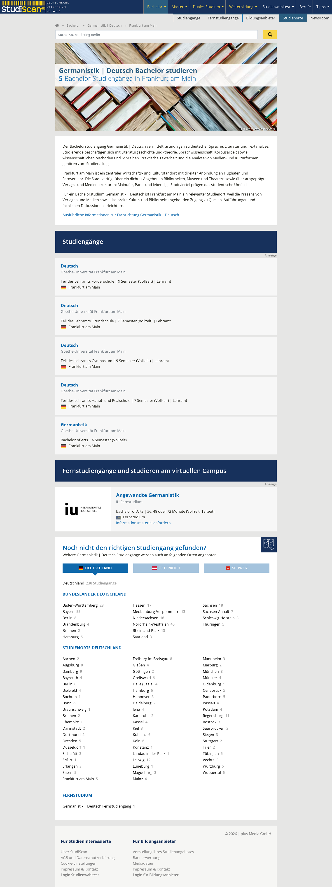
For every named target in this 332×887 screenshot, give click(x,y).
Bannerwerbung (146, 857)
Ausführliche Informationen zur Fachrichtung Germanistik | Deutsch (121, 214)
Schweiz (240, 568)
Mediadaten (143, 863)
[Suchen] (270, 34)
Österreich (169, 568)
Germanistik (74, 424)
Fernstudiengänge (223, 18)
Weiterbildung (241, 6)
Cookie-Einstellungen (78, 863)
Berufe (305, 6)
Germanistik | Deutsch (104, 25)
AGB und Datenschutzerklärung (88, 857)
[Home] (57, 25)
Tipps (321, 6)
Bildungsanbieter (260, 18)
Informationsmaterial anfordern (143, 522)
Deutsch (69, 266)
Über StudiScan (74, 851)
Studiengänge (188, 18)
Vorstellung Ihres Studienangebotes (163, 851)
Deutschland (98, 568)
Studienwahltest (276, 6)
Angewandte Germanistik (147, 494)
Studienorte (293, 18)
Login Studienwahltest (80, 874)
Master (178, 6)
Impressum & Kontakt (79, 869)
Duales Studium (206, 6)
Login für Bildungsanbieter (156, 874)
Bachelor (154, 6)
